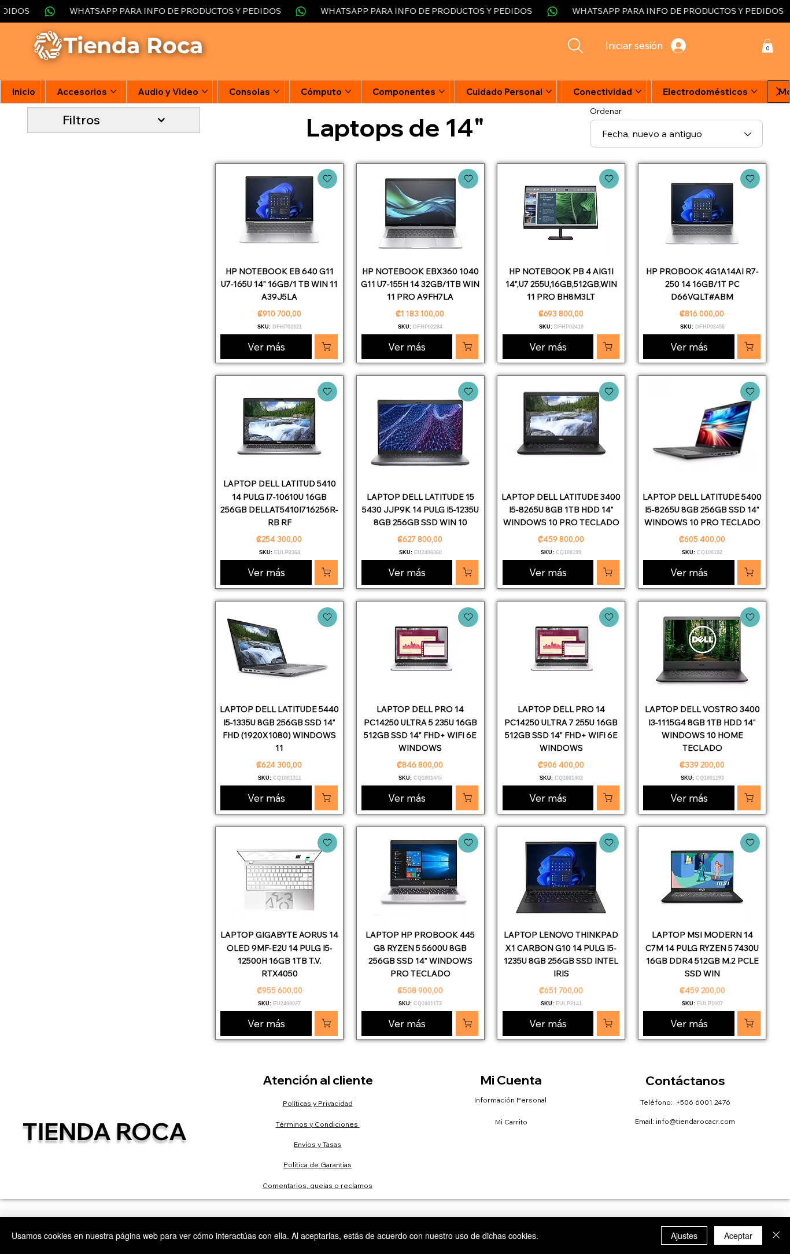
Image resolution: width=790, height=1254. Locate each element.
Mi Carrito (511, 1121)
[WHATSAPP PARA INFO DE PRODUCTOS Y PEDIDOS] (395, 11)
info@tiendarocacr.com (695, 1121)
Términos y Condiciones (318, 1124)
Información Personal (511, 1100)
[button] (767, 46)
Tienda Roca (105, 1131)
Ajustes (684, 1235)
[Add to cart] (327, 179)
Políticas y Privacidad (318, 1103)
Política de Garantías (317, 1164)
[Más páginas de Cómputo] (348, 91)
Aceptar (738, 1235)
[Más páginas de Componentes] (442, 91)
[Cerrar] (776, 1235)
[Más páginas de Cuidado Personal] (549, 91)
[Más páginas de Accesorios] (113, 91)
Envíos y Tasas (317, 1144)
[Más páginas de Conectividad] (638, 91)
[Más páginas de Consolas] (276, 91)
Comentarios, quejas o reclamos (317, 1185)
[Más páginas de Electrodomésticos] (754, 91)
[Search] (575, 46)
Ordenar (606, 111)
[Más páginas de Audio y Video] (205, 91)
